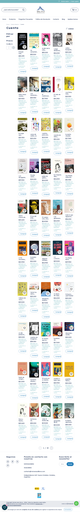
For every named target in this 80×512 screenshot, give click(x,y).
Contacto (56, 19)
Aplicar (13, 47)
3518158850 (28, 468)
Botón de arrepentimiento (13, 505)
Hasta (10, 44)
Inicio (4, 19)
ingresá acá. (39, 504)
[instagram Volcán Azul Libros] (7, 461)
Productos (12, 19)
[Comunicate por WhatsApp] (76, 503)
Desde (7, 44)
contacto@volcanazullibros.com (34, 471)
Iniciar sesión (65, 1)
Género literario (15, 24)
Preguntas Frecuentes (26, 19)
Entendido (68, 509)
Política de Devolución (43, 19)
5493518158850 (29, 464)
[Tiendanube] (67, 504)
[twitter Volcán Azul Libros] (17, 461)
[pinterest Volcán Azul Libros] (7, 465)
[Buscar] (23, 10)
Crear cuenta (75, 1)
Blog (63, 19)
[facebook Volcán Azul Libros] (12, 461)
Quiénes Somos (73, 19)
